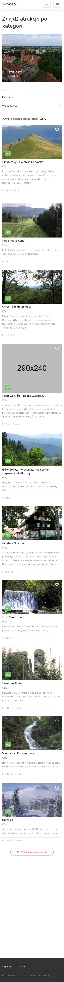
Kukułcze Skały (12, 683)
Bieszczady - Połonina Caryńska (22, 162)
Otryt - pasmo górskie (16, 307)
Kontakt (23, 966)
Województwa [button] (10, 105)
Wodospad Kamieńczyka (18, 753)
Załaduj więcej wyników (34, 852)
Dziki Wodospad (12, 617)
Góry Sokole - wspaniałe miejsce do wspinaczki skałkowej (25, 471)
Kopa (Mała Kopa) (13, 241)
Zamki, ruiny (14, 72)
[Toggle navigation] (57, 5)
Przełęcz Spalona (13, 543)
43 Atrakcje (12, 75)
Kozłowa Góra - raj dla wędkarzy (23, 396)
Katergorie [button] (7, 97)
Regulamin (7, 966)
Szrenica (7, 820)
